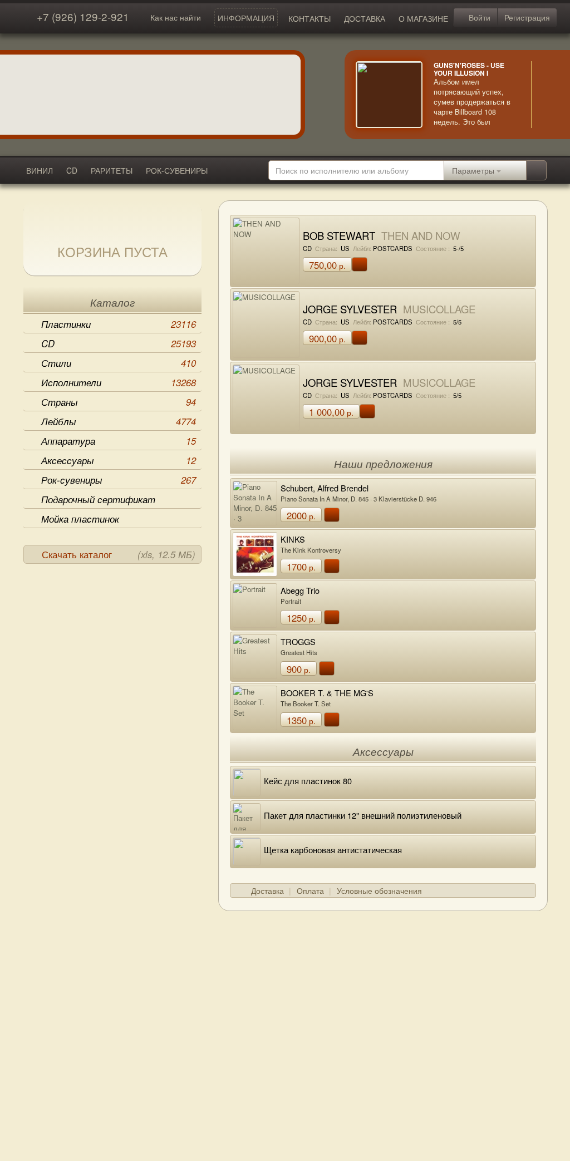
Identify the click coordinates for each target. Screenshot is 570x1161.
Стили (118, 363)
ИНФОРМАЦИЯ (246, 17)
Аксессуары (118, 460)
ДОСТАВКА (364, 18)
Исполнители (118, 382)
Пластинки (118, 324)
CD (71, 170)
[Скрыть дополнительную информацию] (547, 94)
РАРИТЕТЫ (111, 170)
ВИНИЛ (39, 170)
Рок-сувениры (118, 479)
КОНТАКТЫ (309, 18)
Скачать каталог (118, 554)
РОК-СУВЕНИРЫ (177, 170)
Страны (118, 402)
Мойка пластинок (80, 518)
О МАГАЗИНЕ (423, 18)
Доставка (267, 890)
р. (327, 265)
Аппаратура (118, 440)
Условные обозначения (379, 890)
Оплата (310, 890)
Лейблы (118, 421)
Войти (478, 17)
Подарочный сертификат (98, 499)
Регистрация (527, 17)
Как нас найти (175, 17)
